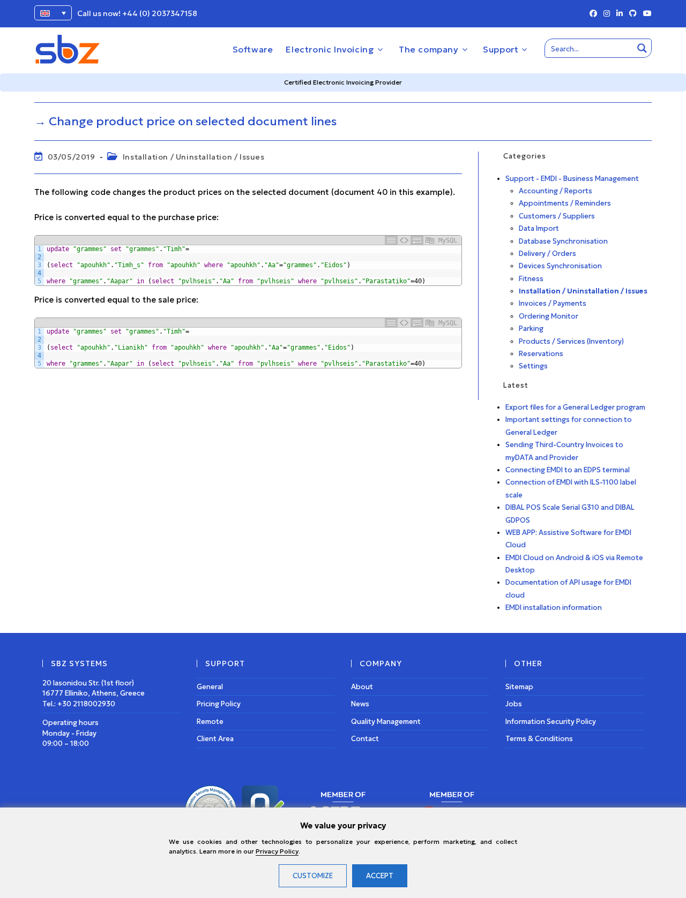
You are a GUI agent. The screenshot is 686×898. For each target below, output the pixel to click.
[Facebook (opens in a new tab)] (593, 14)
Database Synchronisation (563, 241)
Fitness (531, 278)
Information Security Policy (550, 721)
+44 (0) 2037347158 (159, 13)
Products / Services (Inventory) (571, 341)
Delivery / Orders (547, 253)
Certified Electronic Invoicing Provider (343, 82)
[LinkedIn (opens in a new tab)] (619, 14)
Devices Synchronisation (560, 265)
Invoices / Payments (552, 303)
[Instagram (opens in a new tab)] (606, 14)
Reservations (541, 353)
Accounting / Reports (555, 190)
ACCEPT (379, 875)
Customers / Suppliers (557, 216)
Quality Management (386, 721)
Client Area (215, 738)
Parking (531, 328)
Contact (365, 738)
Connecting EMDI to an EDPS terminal (567, 469)
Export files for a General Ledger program (575, 407)
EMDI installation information (553, 607)
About (362, 686)
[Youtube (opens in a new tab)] (646, 14)
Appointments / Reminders (565, 203)
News (360, 703)
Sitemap (519, 686)
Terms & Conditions (539, 738)
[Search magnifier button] (642, 48)
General (210, 686)
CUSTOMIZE (313, 875)
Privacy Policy (277, 851)
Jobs (513, 703)
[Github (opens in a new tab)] (633, 14)
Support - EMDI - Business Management (572, 178)
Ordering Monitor (548, 316)
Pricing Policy (219, 703)
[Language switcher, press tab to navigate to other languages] (53, 12)
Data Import (539, 228)
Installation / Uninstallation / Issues (194, 157)
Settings (533, 366)
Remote (210, 721)
